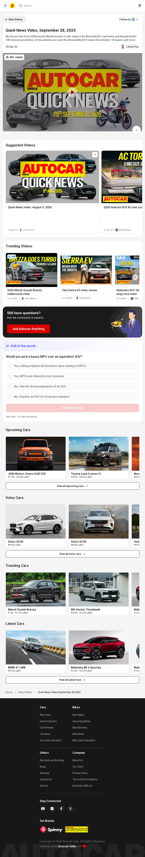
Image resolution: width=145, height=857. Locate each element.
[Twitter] (70, 808)
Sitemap (44, 773)
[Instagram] (52, 808)
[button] (72, 92)
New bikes (78, 714)
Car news (45, 734)
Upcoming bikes (81, 721)
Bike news (78, 734)
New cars (45, 714)
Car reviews (47, 727)
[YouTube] (43, 808)
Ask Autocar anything (52, 760)
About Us (77, 760)
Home (9, 692)
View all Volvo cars (70, 554)
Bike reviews (79, 727)
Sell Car (44, 785)
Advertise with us (82, 785)
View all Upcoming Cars (70, 486)
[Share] (136, 130)
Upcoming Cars (48, 721)
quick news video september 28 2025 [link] (59, 692)
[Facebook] (61, 808)
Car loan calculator (51, 740)
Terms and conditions (84, 779)
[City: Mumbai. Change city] (139, 5)
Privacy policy (80, 773)
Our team (78, 766)
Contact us (46, 779)
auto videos (25, 692)
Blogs (43, 766)
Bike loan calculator (83, 740)
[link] (36, 454)
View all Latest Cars (70, 679)
